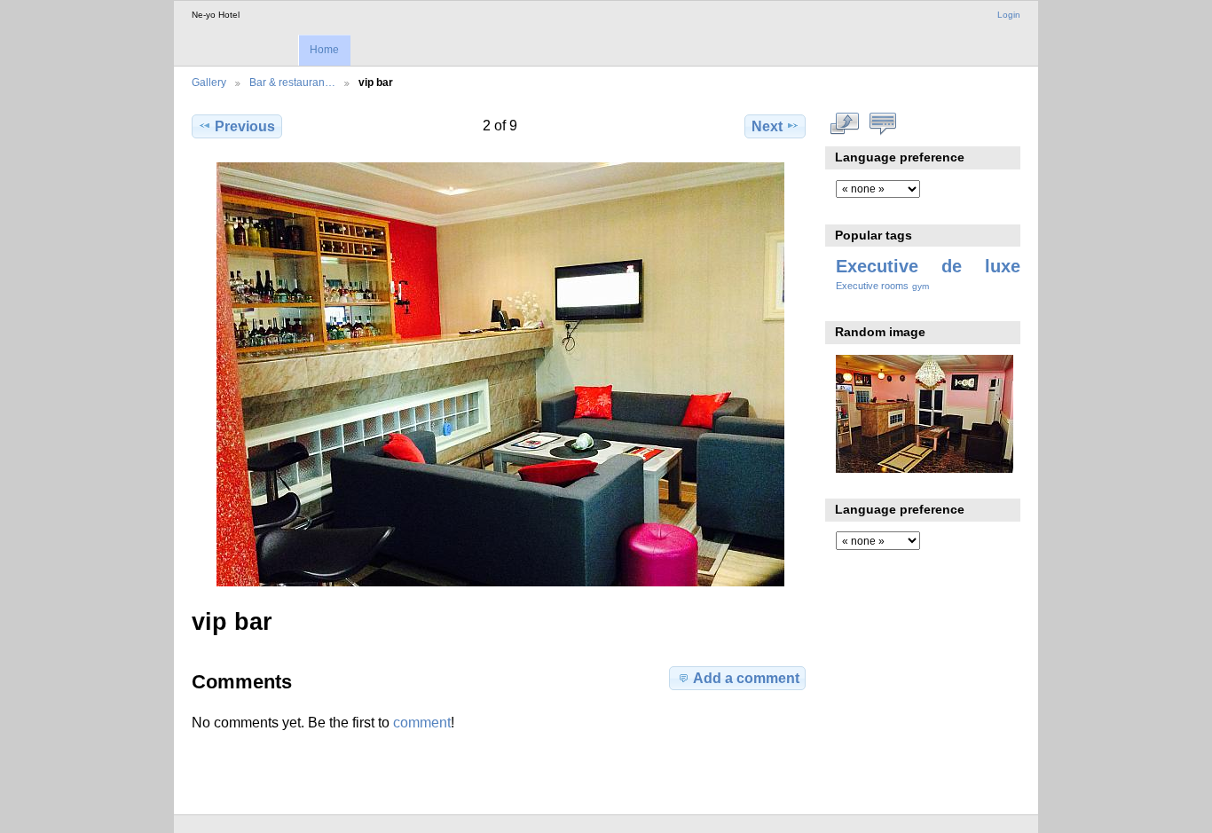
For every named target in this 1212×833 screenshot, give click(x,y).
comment (422, 722)
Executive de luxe (928, 266)
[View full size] (500, 374)
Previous (245, 126)
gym (920, 286)
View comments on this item (883, 124)
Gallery (209, 82)
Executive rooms (872, 285)
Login (1008, 15)
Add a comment (746, 678)
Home (324, 49)
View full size (845, 124)
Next (767, 126)
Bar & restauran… (292, 82)
